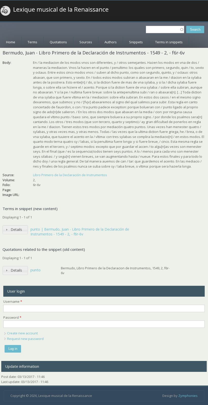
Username (12, 301)
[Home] (5, 11)
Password (12, 317)
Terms (32, 42)
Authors (111, 42)
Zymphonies (188, 395)
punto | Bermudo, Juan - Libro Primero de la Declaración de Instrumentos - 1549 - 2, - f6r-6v (79, 232)
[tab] (15, 229)
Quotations (58, 42)
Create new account (22, 333)
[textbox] (165, 29)
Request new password (25, 338)
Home (10, 42)
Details (16, 229)
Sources (85, 42)
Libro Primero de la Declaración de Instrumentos (70, 175)
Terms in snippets (169, 42)
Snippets (136, 42)
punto (35, 269)
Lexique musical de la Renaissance (61, 9)
